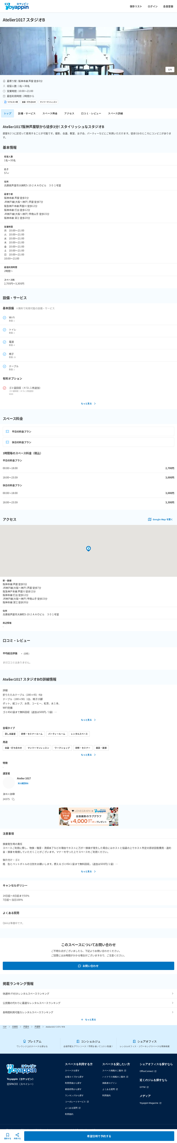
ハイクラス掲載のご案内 (113, 1076)
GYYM (143, 1087)
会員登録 (168, 6)
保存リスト (136, 6)
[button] (88, 51)
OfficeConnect (146, 1071)
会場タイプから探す (74, 1076)
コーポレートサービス (75, 1101)
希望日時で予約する (99, 1136)
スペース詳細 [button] (115, 113)
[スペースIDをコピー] (13, 799)
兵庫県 (15, 1026)
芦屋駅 (37, 1026)
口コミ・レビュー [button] (91, 113)
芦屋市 (26, 1026)
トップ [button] (7, 113)
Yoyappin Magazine (149, 1103)
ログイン (153, 6)
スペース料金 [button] (50, 113)
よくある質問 (71, 1107)
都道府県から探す (73, 1089)
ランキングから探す (74, 1095)
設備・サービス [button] (27, 113)
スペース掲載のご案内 (112, 1070)
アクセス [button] (69, 113)
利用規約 (69, 1114)
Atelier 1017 (24, 778)
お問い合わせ (91, 966)
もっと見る (86, 403)
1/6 (170, 69)
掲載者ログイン (109, 1082)
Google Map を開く (163, 519)
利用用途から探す (73, 1082)
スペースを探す (72, 1070)
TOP (5, 1026)
